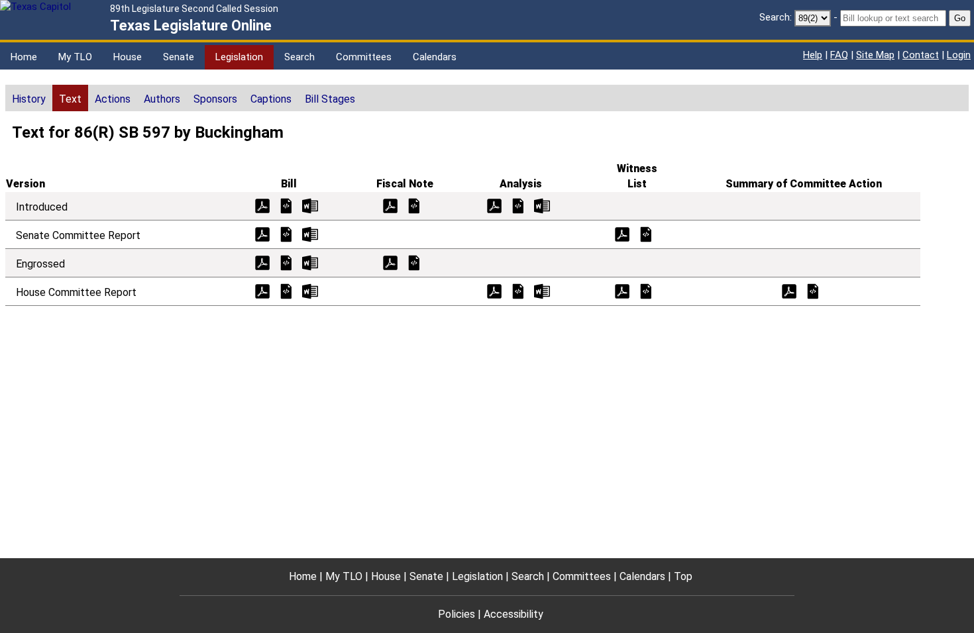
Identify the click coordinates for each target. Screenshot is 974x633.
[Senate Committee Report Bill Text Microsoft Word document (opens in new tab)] (310, 233)
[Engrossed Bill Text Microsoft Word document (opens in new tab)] (310, 262)
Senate (178, 57)
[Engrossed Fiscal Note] (414, 262)
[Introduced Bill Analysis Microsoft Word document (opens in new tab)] (542, 205)
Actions (113, 99)
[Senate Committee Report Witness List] (646, 233)
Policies (456, 614)
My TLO (75, 57)
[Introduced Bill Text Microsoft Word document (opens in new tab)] (310, 205)
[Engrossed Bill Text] (286, 262)
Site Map (875, 55)
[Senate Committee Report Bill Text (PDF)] (262, 233)
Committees (364, 57)
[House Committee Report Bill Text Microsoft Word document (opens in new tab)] (310, 290)
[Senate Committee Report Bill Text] (286, 233)
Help (812, 55)
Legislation (239, 57)
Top (683, 576)
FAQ (839, 55)
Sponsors (215, 99)
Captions (271, 99)
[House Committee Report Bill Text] (286, 290)
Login (959, 55)
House (127, 57)
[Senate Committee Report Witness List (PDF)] (622, 233)
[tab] (28, 98)
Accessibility (513, 614)
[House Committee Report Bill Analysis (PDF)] (494, 290)
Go (959, 18)
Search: (775, 17)
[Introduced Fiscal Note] (414, 205)
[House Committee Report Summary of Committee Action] (813, 290)
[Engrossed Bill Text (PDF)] (262, 262)
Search (299, 57)
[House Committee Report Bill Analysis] (518, 290)
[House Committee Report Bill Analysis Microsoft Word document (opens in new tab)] (542, 290)
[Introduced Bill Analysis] (518, 205)
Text (70, 99)
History (29, 99)
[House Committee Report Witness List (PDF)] (622, 290)
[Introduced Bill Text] (286, 205)
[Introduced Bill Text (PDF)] (262, 205)
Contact (920, 55)
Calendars (435, 57)
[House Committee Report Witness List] (646, 290)
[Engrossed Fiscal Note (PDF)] (390, 262)
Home (24, 57)
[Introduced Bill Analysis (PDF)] (494, 205)
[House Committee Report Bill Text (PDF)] (262, 290)
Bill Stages (330, 99)
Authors (162, 99)
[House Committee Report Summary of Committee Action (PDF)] (789, 290)
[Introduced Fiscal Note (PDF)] (390, 205)
